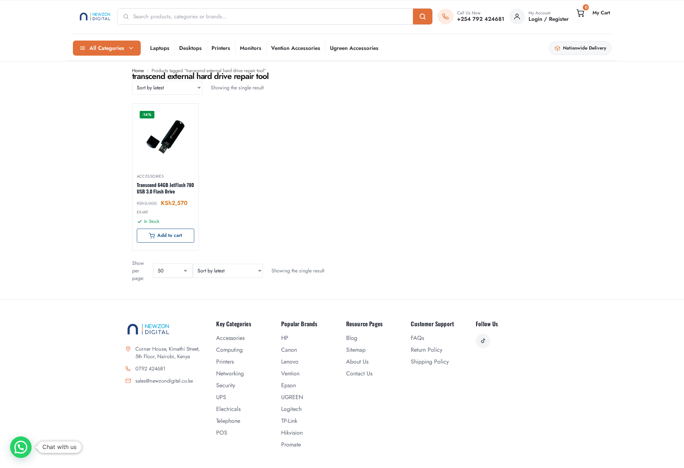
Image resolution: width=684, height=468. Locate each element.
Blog (351, 338)
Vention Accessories (295, 48)
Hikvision (292, 433)
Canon (289, 350)
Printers (220, 48)
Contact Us (359, 373)
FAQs (417, 338)
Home (138, 70)
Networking (230, 373)
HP (284, 338)
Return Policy (426, 350)
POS (221, 433)
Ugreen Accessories (354, 48)
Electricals (228, 409)
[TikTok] (483, 341)
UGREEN (292, 397)
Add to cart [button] (169, 235)
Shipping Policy (430, 361)
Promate (291, 444)
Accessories (150, 176)
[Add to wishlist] (184, 112)
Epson (288, 385)
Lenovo (289, 361)
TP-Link (289, 421)
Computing (229, 350)
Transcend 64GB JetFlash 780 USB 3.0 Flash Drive (165, 188)
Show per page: (138, 270)
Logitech (291, 409)
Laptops (159, 48)
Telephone (228, 421)
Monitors (250, 48)
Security (225, 385)
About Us (357, 361)
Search (422, 16)
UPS (221, 397)
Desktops (190, 48)
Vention (290, 373)
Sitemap (356, 350)
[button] (592, 12)
